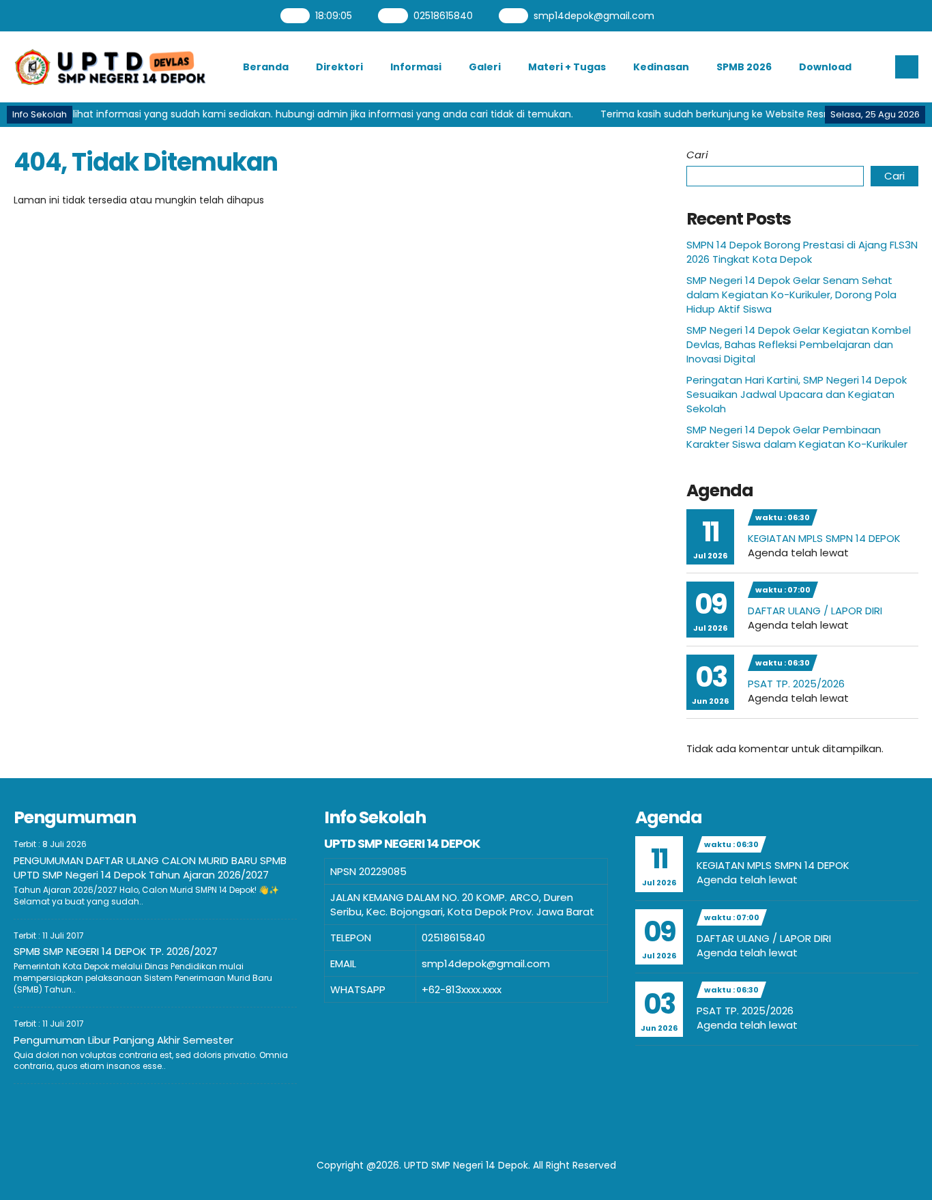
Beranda (266, 67)
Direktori (339, 67)
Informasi (415, 67)
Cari (697, 154)
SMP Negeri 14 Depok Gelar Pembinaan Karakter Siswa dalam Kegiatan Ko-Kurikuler (796, 437)
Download (825, 67)
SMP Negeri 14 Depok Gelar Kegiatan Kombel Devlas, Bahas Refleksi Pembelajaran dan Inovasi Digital (798, 344)
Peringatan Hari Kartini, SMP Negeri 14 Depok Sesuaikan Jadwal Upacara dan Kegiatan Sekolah (796, 394)
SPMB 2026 (744, 67)
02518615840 (443, 16)
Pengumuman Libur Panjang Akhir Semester (123, 1040)
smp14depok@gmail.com (594, 16)
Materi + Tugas (567, 67)
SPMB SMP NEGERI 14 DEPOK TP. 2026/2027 (116, 951)
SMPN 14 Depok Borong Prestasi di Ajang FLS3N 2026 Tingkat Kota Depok (802, 252)
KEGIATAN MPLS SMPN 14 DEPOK (824, 538)
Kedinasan (661, 67)
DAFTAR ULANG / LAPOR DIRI (815, 610)
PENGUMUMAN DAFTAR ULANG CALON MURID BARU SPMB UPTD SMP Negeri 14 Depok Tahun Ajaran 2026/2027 (150, 867)
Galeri (485, 67)
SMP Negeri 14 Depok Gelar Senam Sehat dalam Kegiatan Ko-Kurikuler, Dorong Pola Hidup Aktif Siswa (791, 294)
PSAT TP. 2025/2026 (796, 683)
